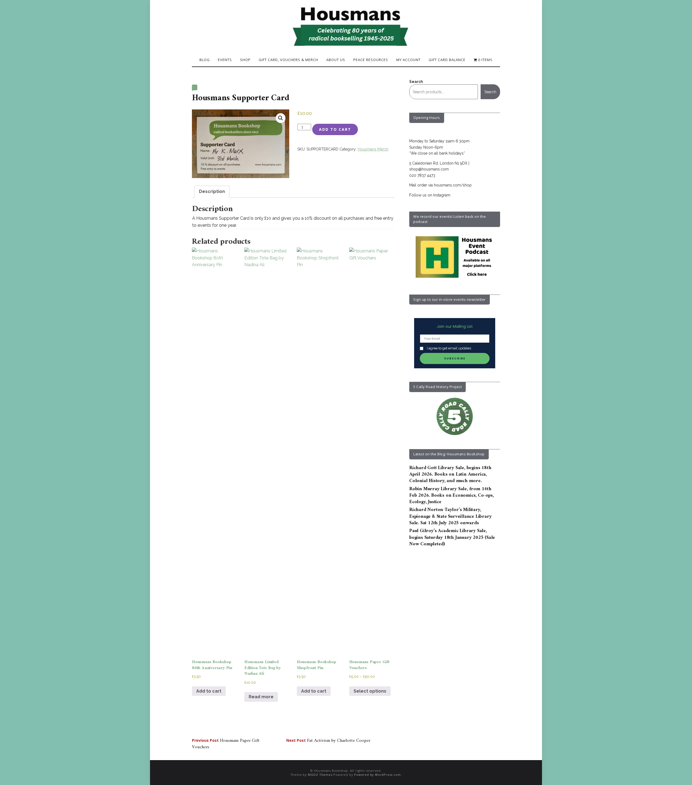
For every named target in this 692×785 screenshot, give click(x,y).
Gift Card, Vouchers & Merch (288, 59)
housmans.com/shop (453, 185)
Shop (245, 59)
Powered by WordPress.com (377, 775)
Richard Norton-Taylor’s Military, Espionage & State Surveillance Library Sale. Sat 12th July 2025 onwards (450, 516)
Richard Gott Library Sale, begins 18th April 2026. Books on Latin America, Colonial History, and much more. (450, 474)
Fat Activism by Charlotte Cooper (328, 741)
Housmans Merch (373, 149)
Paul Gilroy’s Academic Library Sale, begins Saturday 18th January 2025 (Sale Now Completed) (452, 537)
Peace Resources (370, 59)
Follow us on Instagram (429, 195)
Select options (370, 691)
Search (416, 81)
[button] (280, 118)
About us (335, 59)
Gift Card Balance (447, 59)
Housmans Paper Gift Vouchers (226, 744)
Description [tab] (212, 191)
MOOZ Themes (320, 775)
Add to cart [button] (208, 691)
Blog (204, 59)
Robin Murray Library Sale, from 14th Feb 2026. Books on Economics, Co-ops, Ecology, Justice (451, 495)
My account (408, 59)
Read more (261, 696)
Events (225, 59)
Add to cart (335, 129)
